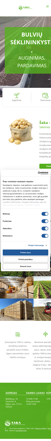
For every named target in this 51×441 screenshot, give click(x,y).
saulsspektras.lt (21, 430)
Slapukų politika (40, 428)
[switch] (45, 221)
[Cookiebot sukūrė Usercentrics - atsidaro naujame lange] (38, 173)
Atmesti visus (25, 266)
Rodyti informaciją (36, 245)
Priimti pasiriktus (26, 259)
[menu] (47, 6)
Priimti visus (25, 252)
